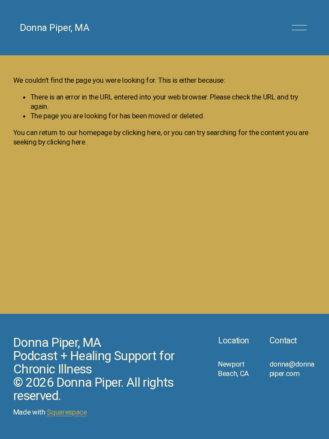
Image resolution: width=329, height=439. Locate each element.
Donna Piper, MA (54, 27)
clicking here (141, 132)
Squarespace (67, 412)
